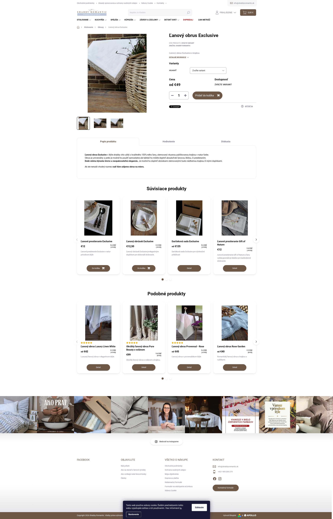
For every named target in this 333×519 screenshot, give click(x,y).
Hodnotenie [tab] (169, 141)
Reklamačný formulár (173, 482)
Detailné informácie (177, 57)
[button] (163, 279)
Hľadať (188, 12)
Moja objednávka (172, 474)
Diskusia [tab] (225, 141)
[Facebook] (215, 478)
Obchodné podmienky (85, 3)
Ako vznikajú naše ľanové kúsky (133, 474)
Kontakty (160, 3)
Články (123, 478)
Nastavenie (133, 514)
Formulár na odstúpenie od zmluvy (179, 486)
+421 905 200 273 (225, 472)
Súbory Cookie (147, 3)
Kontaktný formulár (226, 488)
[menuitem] (84, 20)
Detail (189, 268)
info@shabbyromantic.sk (228, 466)
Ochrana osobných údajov (175, 470)
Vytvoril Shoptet (229, 515)
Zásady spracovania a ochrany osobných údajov (117, 3)
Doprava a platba (172, 478)
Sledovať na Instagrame (168, 441)
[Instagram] (220, 478)
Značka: (179, 46)
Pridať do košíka (204, 95)
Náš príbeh (125, 466)
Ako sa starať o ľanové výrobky (133, 470)
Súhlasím (199, 507)
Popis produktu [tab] (108, 141)
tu (181, 508)
